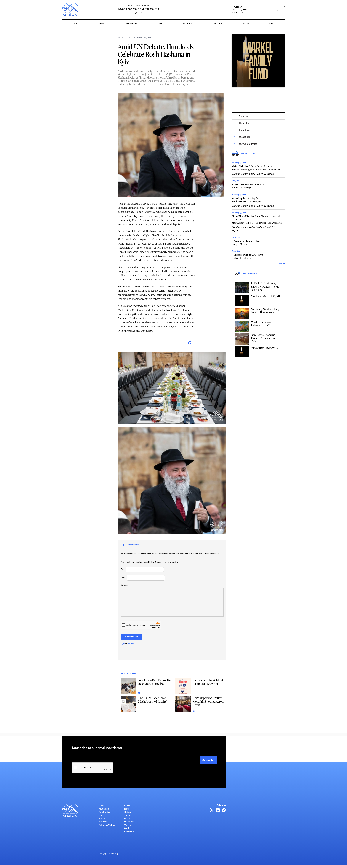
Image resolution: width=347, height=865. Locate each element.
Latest (127, 806)
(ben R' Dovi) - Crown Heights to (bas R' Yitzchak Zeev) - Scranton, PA (256, 168)
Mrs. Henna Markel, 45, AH (265, 296)
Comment (125, 585)
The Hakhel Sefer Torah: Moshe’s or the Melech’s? (153, 700)
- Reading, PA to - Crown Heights (246, 200)
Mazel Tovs (129, 822)
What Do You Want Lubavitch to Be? (261, 323)
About (272, 24)
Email (123, 578)
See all (282, 264)
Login (123, 644)
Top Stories (104, 812)
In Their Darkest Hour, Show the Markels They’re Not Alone (265, 286)
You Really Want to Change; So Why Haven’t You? (266, 310)
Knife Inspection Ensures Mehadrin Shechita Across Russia (208, 701)
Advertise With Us (107, 825)
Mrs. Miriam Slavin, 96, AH (265, 348)
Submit (245, 24)
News (120, 35)
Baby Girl (236, 238)
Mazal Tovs (187, 24)
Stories (127, 828)
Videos (127, 825)
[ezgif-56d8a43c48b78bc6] (258, 60)
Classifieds (217, 24)
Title (123, 569)
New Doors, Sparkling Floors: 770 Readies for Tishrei (263, 338)
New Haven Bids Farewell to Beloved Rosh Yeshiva (154, 682)
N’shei (159, 24)
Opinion (101, 24)
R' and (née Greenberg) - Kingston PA (248, 256)
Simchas (103, 822)
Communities (131, 24)
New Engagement (239, 163)
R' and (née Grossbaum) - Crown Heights (248, 186)
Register (130, 644)
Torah (75, 24)
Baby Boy (236, 181)
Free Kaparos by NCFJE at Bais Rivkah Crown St (208, 682)
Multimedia (104, 809)
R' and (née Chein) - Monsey (246, 242)
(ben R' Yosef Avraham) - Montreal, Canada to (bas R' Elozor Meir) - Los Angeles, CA (257, 219)
